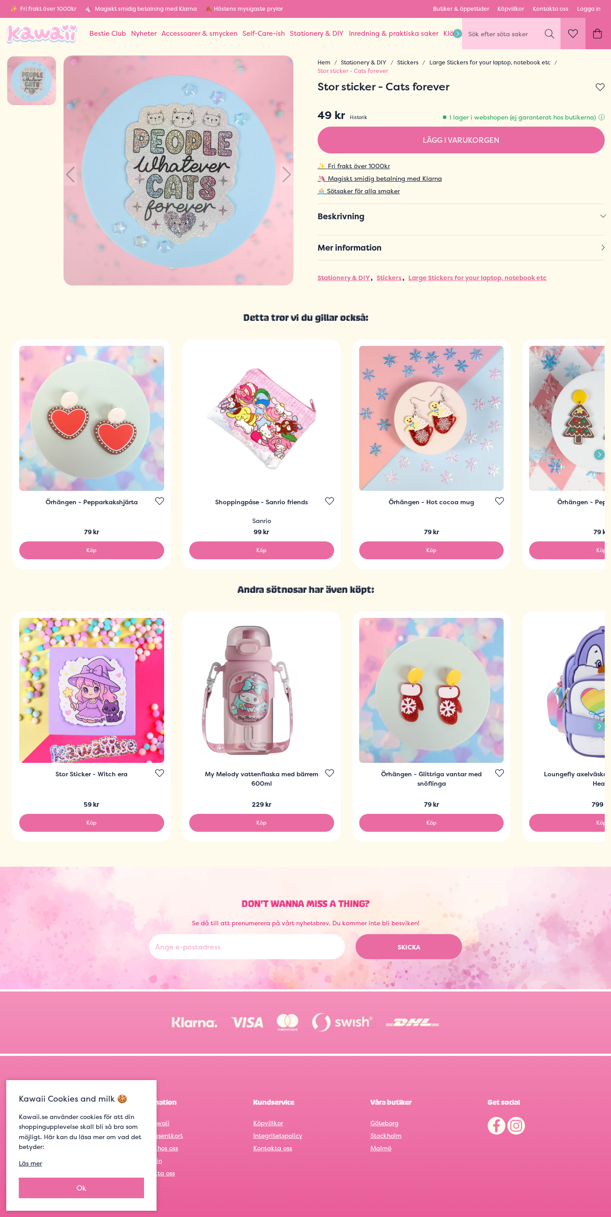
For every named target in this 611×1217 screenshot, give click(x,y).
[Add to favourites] (600, 88)
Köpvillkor (510, 9)
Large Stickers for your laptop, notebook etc (490, 62)
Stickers (408, 62)
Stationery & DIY (363, 62)
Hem (324, 62)
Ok (81, 1188)
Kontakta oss (551, 9)
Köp (91, 550)
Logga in (589, 9)
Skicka (409, 947)
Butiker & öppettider (461, 9)
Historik (358, 117)
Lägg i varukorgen (461, 140)
